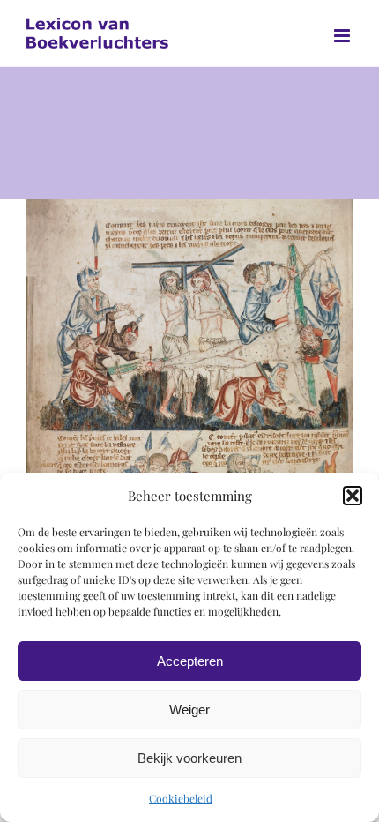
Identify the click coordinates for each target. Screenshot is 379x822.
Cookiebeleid (180, 798)
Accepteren (190, 661)
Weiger (189, 709)
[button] (352, 495)
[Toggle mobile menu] (343, 35)
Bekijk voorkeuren (189, 758)
